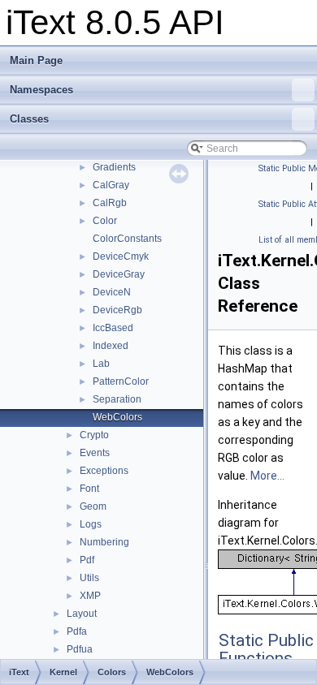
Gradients (114, 167)
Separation (117, 399)
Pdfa (77, 631)
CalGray (111, 185)
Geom (93, 506)
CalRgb (110, 203)
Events (95, 453)
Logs (91, 524)
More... (267, 475)
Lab (101, 363)
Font (89, 488)
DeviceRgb (117, 310)
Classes (29, 119)
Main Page (36, 60)
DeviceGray (119, 274)
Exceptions (104, 470)
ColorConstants (127, 238)
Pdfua (80, 649)
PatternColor (121, 381)
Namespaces (41, 90)
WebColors (117, 417)
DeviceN (112, 292)
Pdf (87, 560)
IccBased (113, 328)
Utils (89, 578)
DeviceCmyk (121, 256)
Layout (82, 613)
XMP (90, 595)
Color (105, 220)
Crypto (94, 435)
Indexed (110, 345)
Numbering (104, 542)
